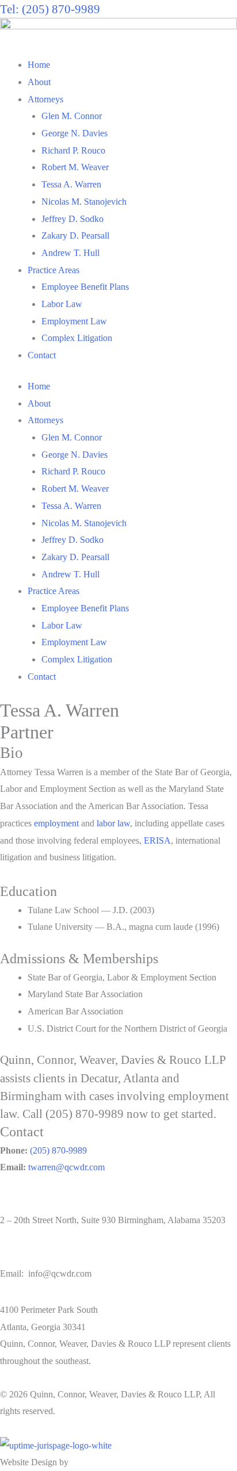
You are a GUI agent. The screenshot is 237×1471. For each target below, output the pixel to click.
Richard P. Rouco (73, 150)
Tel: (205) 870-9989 (50, 9)
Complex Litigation (76, 338)
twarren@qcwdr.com (66, 1167)
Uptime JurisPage (103, 1462)
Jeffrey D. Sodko (72, 219)
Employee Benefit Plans (85, 287)
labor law (113, 823)
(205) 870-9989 (58, 1150)
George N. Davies (74, 133)
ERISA (157, 840)
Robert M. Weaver (75, 167)
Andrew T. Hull (70, 253)
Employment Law (74, 321)
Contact (42, 355)
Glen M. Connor (71, 116)
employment (56, 823)
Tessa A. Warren (71, 184)
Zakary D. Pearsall (75, 235)
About (39, 82)
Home (39, 65)
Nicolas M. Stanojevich (84, 201)
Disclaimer (77, 1411)
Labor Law (61, 304)
